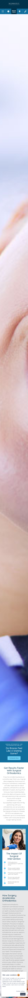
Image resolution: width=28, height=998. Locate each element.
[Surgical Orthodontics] (19, 11)
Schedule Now (14, 758)
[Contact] (25, 11)
